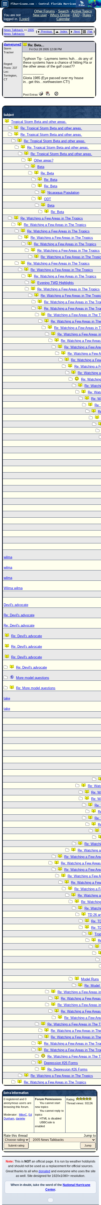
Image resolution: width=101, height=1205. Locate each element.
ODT (47, 199)
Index (64, 31)
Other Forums (44, 11)
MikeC (23, 1114)
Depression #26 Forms (61, 1063)
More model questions (32, 678)
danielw (20, 1118)
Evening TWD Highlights (55, 283)
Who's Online (60, 15)
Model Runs (90, 979)
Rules (87, 15)
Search (63, 11)
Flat (90, 31)
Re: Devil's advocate (19, 615)
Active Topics (81, 11)
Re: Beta (47, 173)
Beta (40, 167)
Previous (46, 31)
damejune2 (12, 44)
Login (24, 19)
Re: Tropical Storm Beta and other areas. (51, 128)
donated (44, 1171)
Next (77, 31)
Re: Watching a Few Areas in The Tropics (51, 218)
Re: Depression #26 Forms (67, 1069)
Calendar (63, 19)
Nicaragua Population (63, 193)
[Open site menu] (5, 4)
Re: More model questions (35, 688)
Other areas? (43, 160)
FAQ (76, 15)
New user (40, 15)
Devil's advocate (16, 605)
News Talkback (14, 29)
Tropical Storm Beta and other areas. (39, 122)
